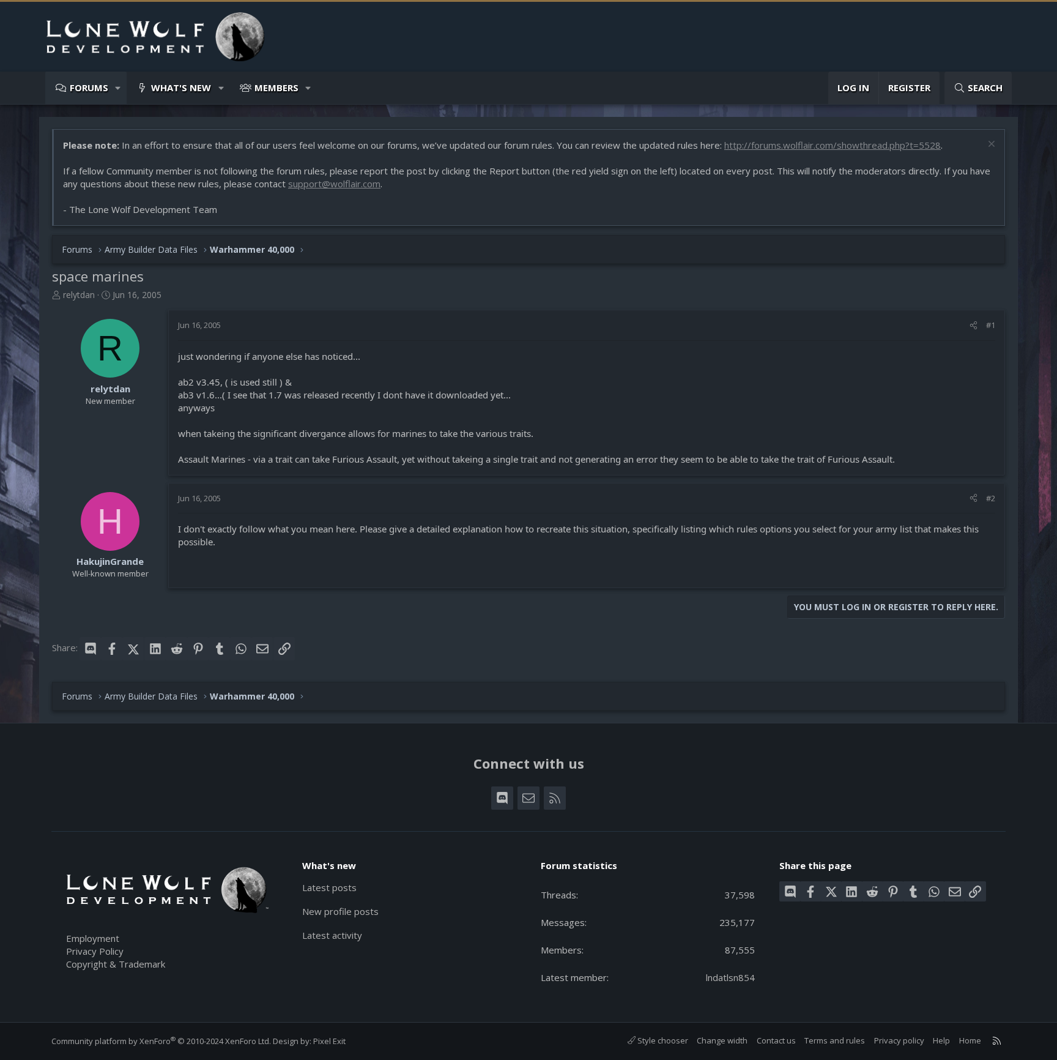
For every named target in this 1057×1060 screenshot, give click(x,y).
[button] (118, 88)
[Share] (973, 325)
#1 (990, 324)
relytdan (79, 294)
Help (941, 1040)
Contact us (776, 1040)
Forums (89, 87)
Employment (92, 938)
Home (970, 1040)
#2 (990, 498)
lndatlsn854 (730, 977)
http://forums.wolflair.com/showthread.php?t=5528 (832, 145)
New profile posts (340, 911)
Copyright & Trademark (115, 964)
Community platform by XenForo (161, 1041)
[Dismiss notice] (990, 145)
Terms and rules (834, 1040)
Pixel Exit (329, 1041)
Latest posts (329, 887)
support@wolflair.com (334, 183)
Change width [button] (722, 1040)
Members (276, 87)
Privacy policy (899, 1040)
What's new (181, 87)
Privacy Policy (95, 951)
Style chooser (662, 1040)
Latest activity (332, 935)
